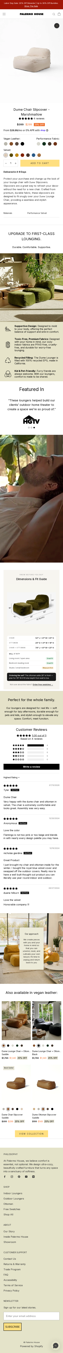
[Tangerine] (22, 155)
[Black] (22, 144)
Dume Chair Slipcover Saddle (12, 1116)
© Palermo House (31, 1342)
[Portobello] (28, 155)
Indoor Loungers (13, 1193)
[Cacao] (17, 144)
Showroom (10, 1242)
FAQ (6, 1274)
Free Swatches (12, 1209)
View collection (31, 1134)
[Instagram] (12, 1176)
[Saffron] (17, 155)
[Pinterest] (19, 1176)
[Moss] (11, 155)
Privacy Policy (11, 1290)
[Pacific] (33, 155)
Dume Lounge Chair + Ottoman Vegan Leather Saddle (16, 1053)
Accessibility (10, 1280)
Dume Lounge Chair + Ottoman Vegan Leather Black (46, 1053)
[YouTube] (26, 1176)
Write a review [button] (31, 766)
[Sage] (44, 144)
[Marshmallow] (6, 155)
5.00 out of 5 (39, 735)
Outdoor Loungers (14, 1198)
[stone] (6, 144)
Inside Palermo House (16, 1236)
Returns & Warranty (15, 1264)
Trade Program (12, 1269)
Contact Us (10, 1258)
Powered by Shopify (31, 1346)
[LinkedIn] (33, 1176)
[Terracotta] (55, 144)
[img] (11, 785)
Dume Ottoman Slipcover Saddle (44, 1116)
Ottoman (8, 1203)
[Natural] (38, 144)
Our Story (9, 1231)
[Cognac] (39, 155)
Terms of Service (13, 1285)
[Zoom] (56, 25)
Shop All (8, 1214)
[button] (26, 118)
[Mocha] (49, 144)
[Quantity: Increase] (15, 163)
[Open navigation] (4, 14)
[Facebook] (5, 1176)
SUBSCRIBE (12, 1327)
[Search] (54, 14)
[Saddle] (11, 144)
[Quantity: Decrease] (6, 163)
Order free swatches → (43, 684)
